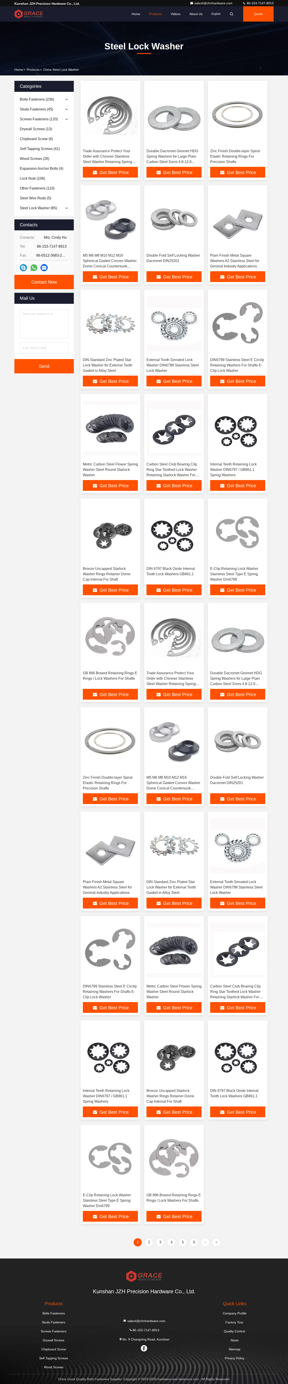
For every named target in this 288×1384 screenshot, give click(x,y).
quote (258, 14)
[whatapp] (33, 267)
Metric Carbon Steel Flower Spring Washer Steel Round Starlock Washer (110, 469)
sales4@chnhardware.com (213, 3)
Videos (175, 14)
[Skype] (23, 268)
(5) (35, 198)
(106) (32, 178)
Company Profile (234, 1313)
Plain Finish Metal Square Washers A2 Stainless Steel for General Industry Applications (234, 260)
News (234, 1340)
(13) (36, 129)
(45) (36, 109)
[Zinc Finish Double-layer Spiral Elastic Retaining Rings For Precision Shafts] (237, 115)
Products (155, 14)
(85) (38, 208)
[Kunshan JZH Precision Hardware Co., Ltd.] (28, 14)
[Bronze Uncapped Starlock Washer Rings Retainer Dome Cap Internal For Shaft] (110, 532)
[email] (44, 268)
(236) (37, 99)
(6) (36, 139)
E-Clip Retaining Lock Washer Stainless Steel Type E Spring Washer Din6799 (234, 574)
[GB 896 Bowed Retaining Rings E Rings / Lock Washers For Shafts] (110, 637)
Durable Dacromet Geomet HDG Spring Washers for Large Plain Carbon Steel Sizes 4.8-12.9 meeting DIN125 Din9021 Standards (172, 161)
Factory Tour (234, 1322)
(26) (34, 159)
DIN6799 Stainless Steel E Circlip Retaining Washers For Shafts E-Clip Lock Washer (237, 365)
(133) (39, 119)
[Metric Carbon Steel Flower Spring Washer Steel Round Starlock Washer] (110, 428)
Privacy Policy (234, 1358)
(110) (37, 188)
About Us (195, 14)
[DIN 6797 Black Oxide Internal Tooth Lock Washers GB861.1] (174, 532)
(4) (41, 168)
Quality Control (234, 1331)
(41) (40, 149)
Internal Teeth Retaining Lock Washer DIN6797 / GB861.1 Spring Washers (233, 469)
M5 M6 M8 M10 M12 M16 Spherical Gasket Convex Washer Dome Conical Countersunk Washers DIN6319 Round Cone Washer (110, 266)
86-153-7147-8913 (260, 3)
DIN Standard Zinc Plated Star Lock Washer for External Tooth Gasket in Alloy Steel (107, 365)
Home (136, 14)
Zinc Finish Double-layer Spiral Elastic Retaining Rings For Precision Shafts (235, 156)
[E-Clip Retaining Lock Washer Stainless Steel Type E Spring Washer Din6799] (237, 532)
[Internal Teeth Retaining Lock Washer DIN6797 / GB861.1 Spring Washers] (237, 428)
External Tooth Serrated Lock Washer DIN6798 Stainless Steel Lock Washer (172, 365)
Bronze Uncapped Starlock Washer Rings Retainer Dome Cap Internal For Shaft (106, 574)
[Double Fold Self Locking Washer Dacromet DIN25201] (174, 219)
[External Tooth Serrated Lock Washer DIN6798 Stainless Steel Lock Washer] (174, 323)
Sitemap (234, 1349)
